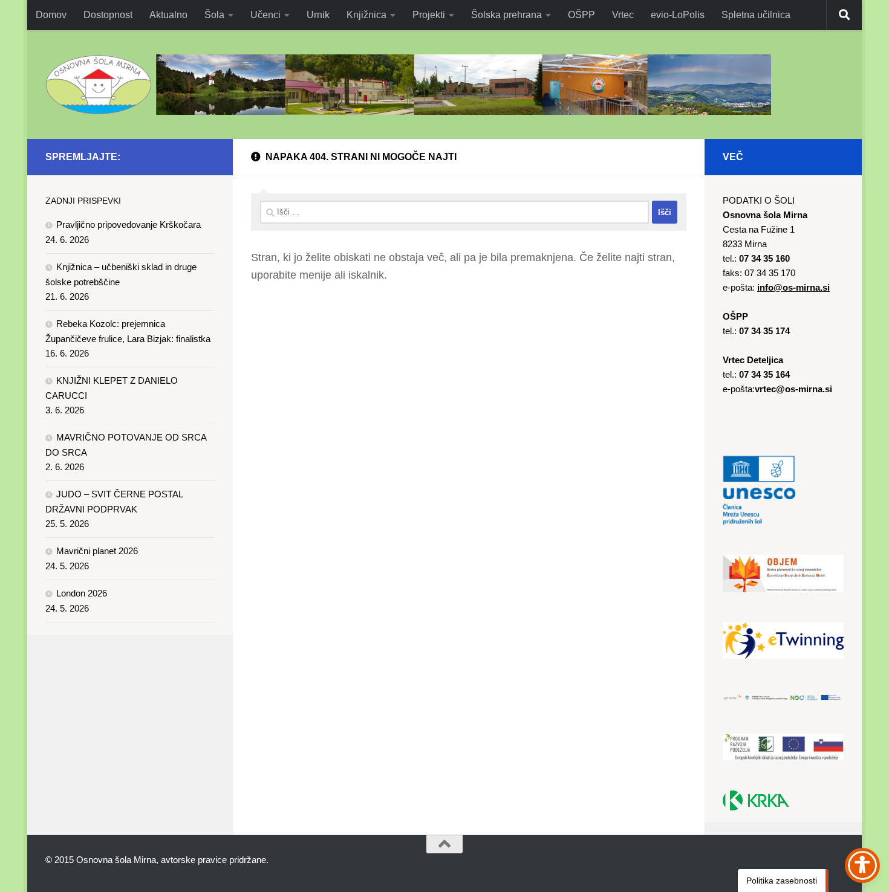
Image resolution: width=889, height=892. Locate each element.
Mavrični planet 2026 (97, 551)
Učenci (265, 15)
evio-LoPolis (678, 15)
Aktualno (168, 15)
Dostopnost (107, 15)
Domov (51, 15)
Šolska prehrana (506, 15)
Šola (214, 15)
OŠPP (581, 15)
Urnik (318, 15)
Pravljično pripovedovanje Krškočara (128, 224)
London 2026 (81, 593)
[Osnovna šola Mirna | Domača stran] (408, 84)
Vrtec (623, 15)
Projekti (428, 15)
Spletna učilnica (755, 15)
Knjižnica (366, 15)
